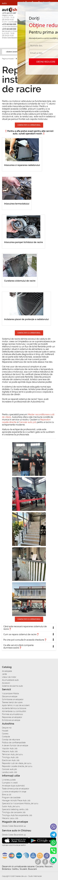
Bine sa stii (6, 794)
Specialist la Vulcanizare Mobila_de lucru (20, 803)
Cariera (6, 27)
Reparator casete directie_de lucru (17, 766)
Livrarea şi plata (9, 780)
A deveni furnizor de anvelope (15, 745)
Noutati (5, 731)
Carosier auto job (27, 422)
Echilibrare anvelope (11, 720)
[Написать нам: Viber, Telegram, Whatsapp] (54, 860)
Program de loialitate (11, 797)
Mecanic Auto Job (10, 751)
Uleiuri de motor (9, 677)
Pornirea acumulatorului (12, 714)
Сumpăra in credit (10, 783)
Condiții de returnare (11, 739)
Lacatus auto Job (9, 772)
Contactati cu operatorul (29, 125)
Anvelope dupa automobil (13, 786)
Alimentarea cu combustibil (14, 711)
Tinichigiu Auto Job (10, 757)
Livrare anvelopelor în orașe (14, 792)
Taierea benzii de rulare (12, 702)
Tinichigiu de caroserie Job (13, 812)
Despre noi (6, 728)
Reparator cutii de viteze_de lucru (16, 763)
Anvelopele (7, 671)
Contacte (6, 737)
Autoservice (8, 21)
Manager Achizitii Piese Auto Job (16, 800)
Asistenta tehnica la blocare (14, 708)
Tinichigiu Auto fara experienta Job (17, 815)
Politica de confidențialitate (13, 742)
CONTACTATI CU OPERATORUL (29, 333)
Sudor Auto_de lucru (11, 806)
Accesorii (7, 7)
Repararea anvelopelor (12, 717)
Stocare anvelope (9, 696)
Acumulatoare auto (10, 680)
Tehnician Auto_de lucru (12, 754)
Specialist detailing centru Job (15, 809)
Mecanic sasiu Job (10, 818)
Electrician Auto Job (10, 760)
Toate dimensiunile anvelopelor (15, 789)
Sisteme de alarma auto (12, 686)
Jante (4, 674)
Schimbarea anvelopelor (12, 699)
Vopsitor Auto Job (9, 748)
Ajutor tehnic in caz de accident (15, 705)
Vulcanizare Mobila (10, 693)
